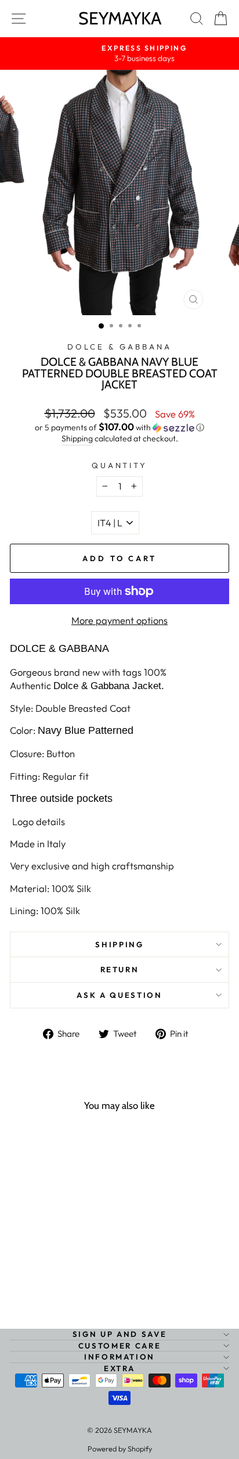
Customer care (119, 1345)
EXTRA (119, 1368)
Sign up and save (119, 1334)
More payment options (119, 620)
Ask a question (119, 995)
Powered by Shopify (120, 1448)
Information (119, 1356)
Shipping (77, 438)
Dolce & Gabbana (119, 346)
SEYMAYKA (119, 18)
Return (119, 969)
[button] (119, 427)
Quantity (120, 465)
